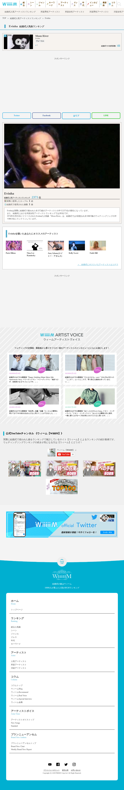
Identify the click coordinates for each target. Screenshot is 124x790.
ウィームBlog (16, 689)
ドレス (14, 637)
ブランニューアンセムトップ (23, 743)
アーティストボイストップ (22, 720)
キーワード (16, 644)
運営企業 (65, 770)
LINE (106, 115)
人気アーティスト (18, 661)
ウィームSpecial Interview (21, 699)
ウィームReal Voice (19, 695)
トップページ (17, 610)
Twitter (17, 115)
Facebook (47, 115)
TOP (4, 18)
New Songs (15, 723)
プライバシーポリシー (51, 770)
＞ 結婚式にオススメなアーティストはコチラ (98, 264)
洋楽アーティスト (18, 668)
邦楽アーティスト (18, 665)
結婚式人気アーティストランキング (25, 18)
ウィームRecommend (19, 692)
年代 (13, 640)
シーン (14, 630)
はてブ (76, 116)
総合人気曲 (16, 627)
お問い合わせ (76, 770)
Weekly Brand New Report (21, 749)
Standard (14, 726)
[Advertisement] (62, 84)
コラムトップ (17, 685)
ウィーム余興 (17, 702)
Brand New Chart (18, 746)
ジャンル (15, 634)
